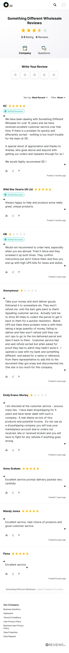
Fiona (6, 553)
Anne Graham (12, 468)
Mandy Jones (11, 511)
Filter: (57, 97)
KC (5, 105)
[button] (55, 5)
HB (5, 234)
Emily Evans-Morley (15, 395)
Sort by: (34, 97)
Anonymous (10, 290)
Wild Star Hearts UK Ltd (18, 189)
